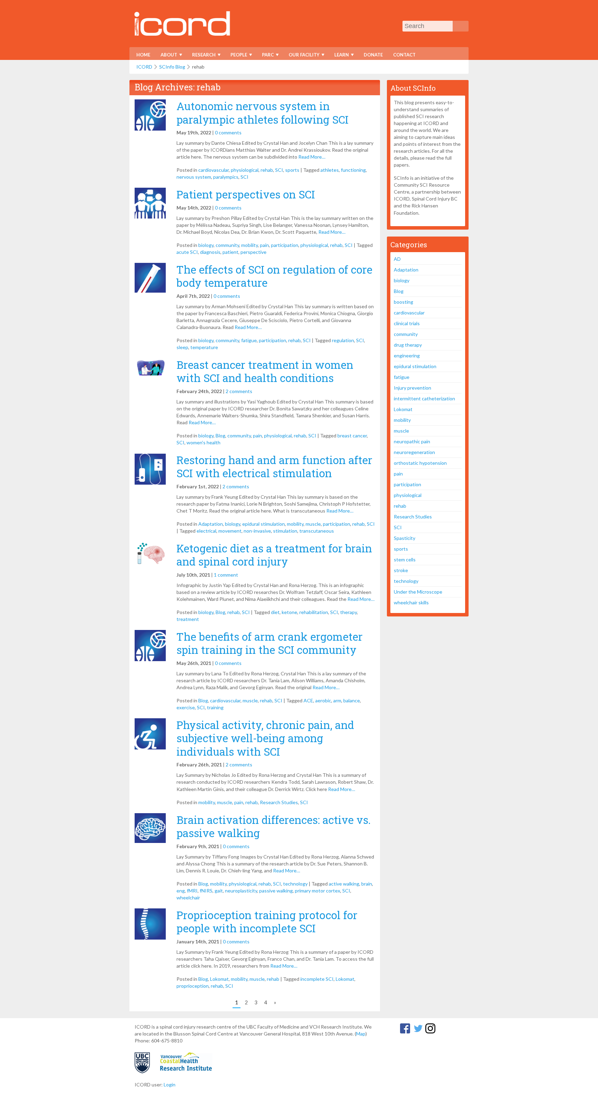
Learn (339, 56)
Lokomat (219, 979)
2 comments (239, 391)
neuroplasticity (241, 891)
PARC (265, 56)
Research (202, 56)
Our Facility (301, 56)
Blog (220, 435)
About (166, 56)
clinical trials (407, 323)
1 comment (226, 575)
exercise (185, 707)
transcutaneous (316, 531)
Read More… (311, 157)
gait (219, 891)
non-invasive (257, 531)
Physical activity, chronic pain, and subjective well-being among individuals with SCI (265, 738)
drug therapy (408, 345)
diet (275, 612)
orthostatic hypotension (420, 463)
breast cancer (352, 435)
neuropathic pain (412, 441)
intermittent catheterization (424, 398)
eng (180, 891)
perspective (253, 252)
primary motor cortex (317, 891)
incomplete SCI (317, 979)
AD (397, 259)
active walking (344, 884)
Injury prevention (412, 388)
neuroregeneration (414, 452)
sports (292, 170)
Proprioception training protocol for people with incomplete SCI (266, 921)
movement (230, 531)
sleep (182, 347)
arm (337, 700)
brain (366, 884)
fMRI (192, 891)
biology (206, 245)
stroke (401, 570)
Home (143, 54)
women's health (203, 442)
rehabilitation (313, 612)
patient (230, 252)
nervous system (193, 177)
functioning (353, 170)
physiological (245, 170)
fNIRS (206, 891)
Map (360, 1034)
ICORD (144, 67)
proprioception (192, 986)
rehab (267, 170)
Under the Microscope (418, 592)
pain (264, 245)
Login (169, 1084)
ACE (308, 700)
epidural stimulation (263, 524)
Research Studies (279, 802)
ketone (289, 612)
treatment (187, 619)
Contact (404, 54)
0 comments (228, 132)
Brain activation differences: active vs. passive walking (273, 826)
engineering (407, 355)
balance (351, 700)
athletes (329, 170)
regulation (343, 340)
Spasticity (404, 538)
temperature (204, 347)
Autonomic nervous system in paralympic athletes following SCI (262, 112)
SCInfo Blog (172, 67)
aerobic (323, 700)
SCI (279, 170)
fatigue (249, 340)
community (227, 245)
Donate (373, 54)
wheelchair (188, 897)
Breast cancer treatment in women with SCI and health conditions (264, 371)
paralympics (225, 177)
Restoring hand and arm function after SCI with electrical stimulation (274, 466)
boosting (403, 302)
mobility (249, 245)
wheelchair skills (411, 602)
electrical (206, 531)
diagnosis (210, 252)
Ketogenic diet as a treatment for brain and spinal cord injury (274, 554)
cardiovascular (213, 170)
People (236, 56)
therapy (348, 612)
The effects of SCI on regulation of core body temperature (274, 276)
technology (295, 884)
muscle (313, 524)
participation (284, 245)
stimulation (285, 531)
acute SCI (187, 252)
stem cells (405, 559)
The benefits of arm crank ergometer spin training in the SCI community (269, 643)
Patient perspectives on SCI (245, 194)
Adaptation (210, 524)
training (215, 707)
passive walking (276, 891)
